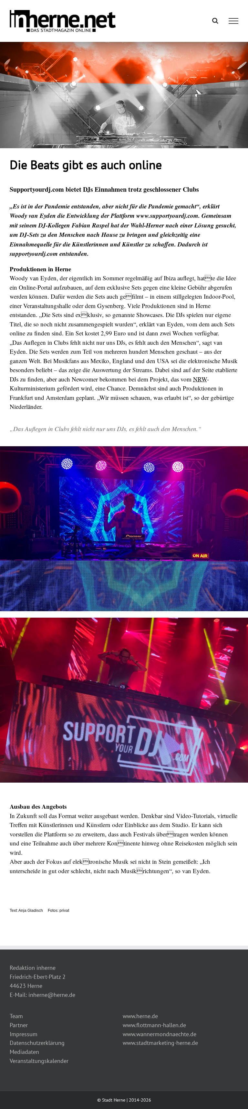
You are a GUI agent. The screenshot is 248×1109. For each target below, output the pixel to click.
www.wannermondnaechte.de (159, 1034)
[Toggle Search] (215, 20)
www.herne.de (140, 1016)
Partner (19, 1025)
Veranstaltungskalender (39, 1061)
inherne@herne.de (51, 994)
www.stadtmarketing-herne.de (160, 1042)
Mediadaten (24, 1052)
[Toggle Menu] (234, 21)
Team (16, 1016)
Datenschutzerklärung (37, 1042)
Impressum (23, 1034)
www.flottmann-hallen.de (154, 1025)
